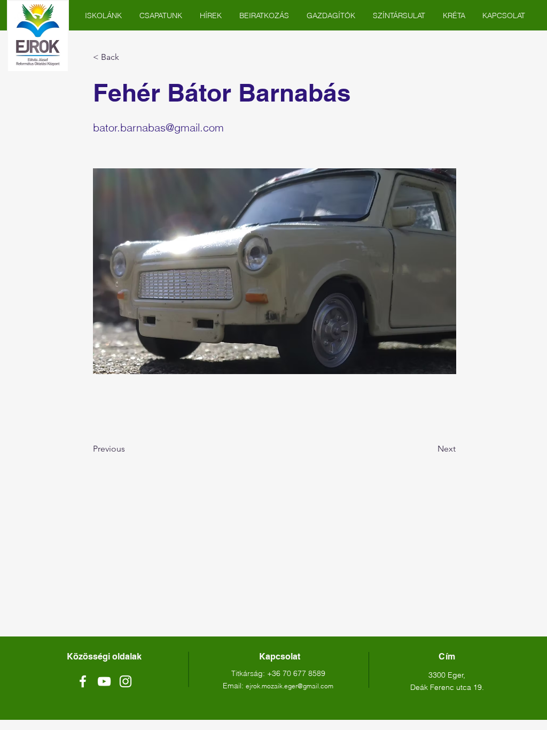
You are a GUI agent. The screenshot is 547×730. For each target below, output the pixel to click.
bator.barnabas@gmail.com (158, 127)
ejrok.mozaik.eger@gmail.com (289, 686)
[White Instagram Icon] (126, 681)
